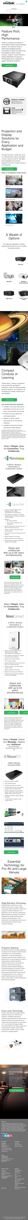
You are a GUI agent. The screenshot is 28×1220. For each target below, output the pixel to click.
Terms (21, 1218)
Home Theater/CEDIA (6, 1148)
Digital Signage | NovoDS (7, 1158)
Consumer (4, 1144)
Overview (17, 1143)
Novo (3, 1155)
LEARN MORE (9, 400)
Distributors (4, 1171)
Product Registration (19, 1178)
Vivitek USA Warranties (20, 1187)
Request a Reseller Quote (6, 1174)
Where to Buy (5, 1168)
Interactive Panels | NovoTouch (6, 1161)
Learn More (9, 65)
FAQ (16, 1174)
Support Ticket (18, 1175)
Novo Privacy (18, 1180)
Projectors (4, 1143)
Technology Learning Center (19, 1184)
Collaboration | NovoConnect (5, 1156)
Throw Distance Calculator (18, 1171)
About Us (4, 1188)
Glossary (17, 1181)
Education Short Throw (7, 1149)
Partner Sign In (18, 1144)
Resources (17, 1188)
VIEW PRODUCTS (17, 1090)
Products (4, 1141)
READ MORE (9, 169)
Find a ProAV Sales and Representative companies (7, 1177)
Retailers (4, 1170)
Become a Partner (19, 1146)
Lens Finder (17, 1173)
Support (17, 1168)
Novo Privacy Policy (16, 1218)
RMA (16, 1177)
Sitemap (23, 1217)
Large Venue (4, 1151)
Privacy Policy (8, 1218)
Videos (16, 1185)
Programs (17, 1141)
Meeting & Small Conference (5, 1146)
